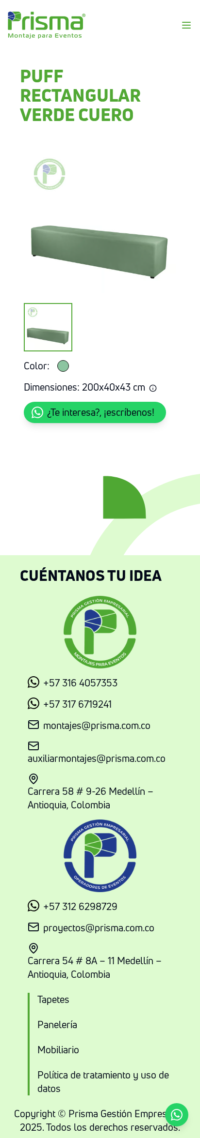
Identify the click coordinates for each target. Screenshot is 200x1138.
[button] (95, 412)
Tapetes (53, 999)
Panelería (57, 1024)
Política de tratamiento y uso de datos (103, 1081)
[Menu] (186, 25)
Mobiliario (58, 1049)
